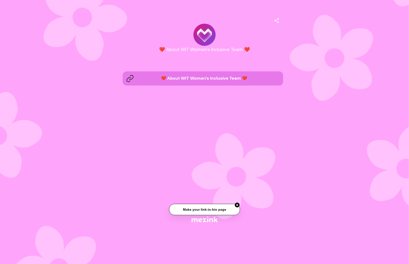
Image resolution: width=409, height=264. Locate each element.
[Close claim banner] (237, 205)
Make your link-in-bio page (204, 210)
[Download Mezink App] (204, 219)
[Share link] (277, 19)
